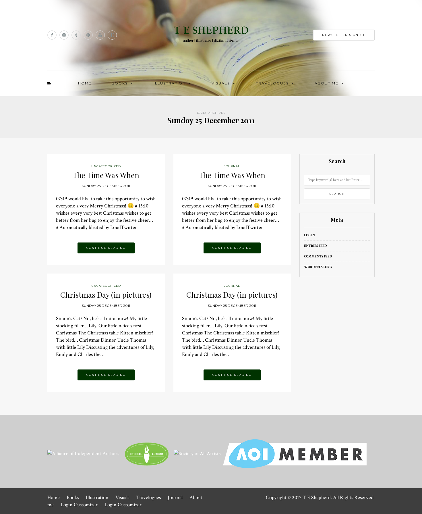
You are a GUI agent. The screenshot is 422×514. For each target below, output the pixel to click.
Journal (175, 497)
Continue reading (106, 248)
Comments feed (318, 256)
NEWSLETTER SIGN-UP (344, 35)
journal (232, 166)
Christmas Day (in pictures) (106, 295)
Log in (309, 235)
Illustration (170, 83)
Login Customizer (79, 504)
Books (120, 83)
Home (85, 83)
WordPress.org (318, 267)
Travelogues (272, 83)
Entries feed (315, 246)
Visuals (221, 83)
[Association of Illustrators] (295, 453)
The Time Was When (106, 175)
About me (326, 83)
